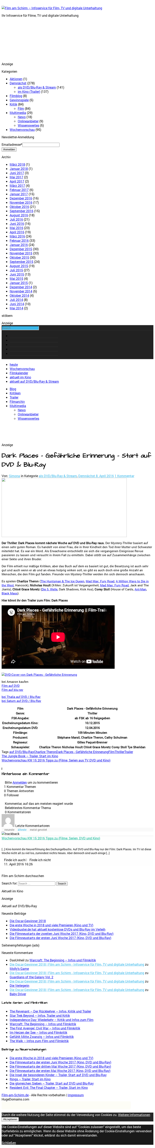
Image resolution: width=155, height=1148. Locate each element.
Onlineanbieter (28, 121)
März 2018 (17, 164)
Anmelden (20, 782)
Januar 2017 (19, 194)
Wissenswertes (28, 125)
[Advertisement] (22, 41)
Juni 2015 (17, 274)
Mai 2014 (16, 308)
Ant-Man (140, 589)
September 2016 (21, 211)
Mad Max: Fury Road (100, 581)
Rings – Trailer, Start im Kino (30, 1079)
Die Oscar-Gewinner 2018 (28, 921)
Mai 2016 (16, 228)
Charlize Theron (45, 752)
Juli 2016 (16, 219)
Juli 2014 (16, 300)
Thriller (119, 752)
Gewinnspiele (19, 100)
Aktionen (16, 79)
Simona (14, 476)
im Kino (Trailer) (29, 91)
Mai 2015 (16, 278)
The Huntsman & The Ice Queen (62, 581)
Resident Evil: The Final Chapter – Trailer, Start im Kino (49, 1087)
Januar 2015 (19, 283)
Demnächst (18, 83)
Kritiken (15, 393)
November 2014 (21, 291)
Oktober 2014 (19, 295)
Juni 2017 (17, 173)
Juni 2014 (17, 304)
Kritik (13, 104)
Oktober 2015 (19, 257)
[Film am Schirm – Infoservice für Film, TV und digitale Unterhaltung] (52, 8)
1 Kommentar (124, 476)
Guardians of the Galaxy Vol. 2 (31, 977)
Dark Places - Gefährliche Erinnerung (82, 752)
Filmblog (16, 96)
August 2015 (19, 266)
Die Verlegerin (19, 985)
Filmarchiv (17, 401)
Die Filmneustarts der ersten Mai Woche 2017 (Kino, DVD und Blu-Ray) (60, 1070)
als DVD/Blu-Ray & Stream (37, 87)
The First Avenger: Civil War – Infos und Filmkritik (45, 1028)
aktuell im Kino (20, 377)
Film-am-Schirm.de (15, 1095)
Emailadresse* (12, 144)
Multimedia (18, 113)
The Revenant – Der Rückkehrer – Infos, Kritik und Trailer (50, 1011)
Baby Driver (18, 994)
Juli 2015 (16, 270)
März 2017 (17, 185)
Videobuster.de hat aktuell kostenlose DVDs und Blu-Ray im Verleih (57, 929)
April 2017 (17, 181)
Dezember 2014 (21, 287)
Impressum (76, 1095)
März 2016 (17, 236)
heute (14, 364)
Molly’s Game (19, 968)
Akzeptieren (10, 1119)
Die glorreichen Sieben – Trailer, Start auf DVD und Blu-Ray (52, 1083)
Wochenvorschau (22, 129)
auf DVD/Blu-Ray (21, 752)
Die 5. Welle (50, 589)
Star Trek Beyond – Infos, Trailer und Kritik (40, 1015)
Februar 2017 (19, 190)
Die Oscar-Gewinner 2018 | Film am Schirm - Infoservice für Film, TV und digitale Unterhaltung (77, 964)
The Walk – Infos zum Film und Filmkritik (39, 1041)
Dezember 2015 (21, 249)
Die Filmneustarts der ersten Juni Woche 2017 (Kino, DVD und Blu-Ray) (60, 938)
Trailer (14, 397)
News (22, 117)
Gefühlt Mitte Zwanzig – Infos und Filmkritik (42, 1036)
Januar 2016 (19, 245)
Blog (13, 389)
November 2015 (21, 253)
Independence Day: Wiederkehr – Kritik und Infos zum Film (51, 1020)
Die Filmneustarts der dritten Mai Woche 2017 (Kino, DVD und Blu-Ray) (60, 1066)
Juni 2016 (17, 223)
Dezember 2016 (21, 198)
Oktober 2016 (19, 207)
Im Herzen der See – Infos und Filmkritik (38, 1032)
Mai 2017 (16, 177)
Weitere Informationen (134, 1115)
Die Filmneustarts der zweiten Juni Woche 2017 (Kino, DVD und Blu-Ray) (61, 933)
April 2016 (17, 232)
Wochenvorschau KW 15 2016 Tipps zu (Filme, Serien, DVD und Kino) (51, 838)
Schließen (9, 1143)
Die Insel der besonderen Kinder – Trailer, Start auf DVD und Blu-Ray (58, 1075)
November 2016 (21, 202)
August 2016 (19, 215)
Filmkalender (19, 373)
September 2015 (21, 261)
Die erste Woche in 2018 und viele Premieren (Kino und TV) (51, 925)
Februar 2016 (19, 240)
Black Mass (10, 593)
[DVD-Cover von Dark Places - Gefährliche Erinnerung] (39, 675)
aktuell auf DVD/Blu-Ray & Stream (34, 381)
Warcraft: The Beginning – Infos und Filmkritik (62, 960)
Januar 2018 (19, 168)
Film (21, 108)
